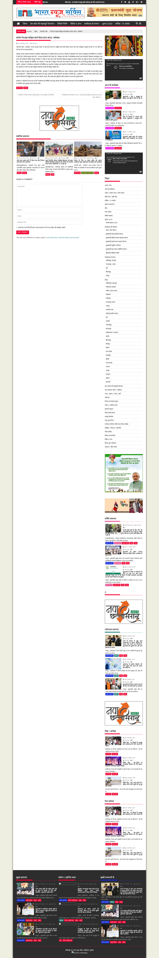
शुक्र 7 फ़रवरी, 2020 (84, 904)
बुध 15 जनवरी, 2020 (80, 158)
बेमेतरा (107, 347)
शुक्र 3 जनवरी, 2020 (129, 567)
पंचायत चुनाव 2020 (111, 222)
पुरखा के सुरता (109, 409)
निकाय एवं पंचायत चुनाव (111, 401)
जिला (25, 23)
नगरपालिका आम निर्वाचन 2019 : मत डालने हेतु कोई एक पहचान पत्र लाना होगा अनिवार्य (82, 96)
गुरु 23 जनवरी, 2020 (23, 158)
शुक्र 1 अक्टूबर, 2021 (130, 92)
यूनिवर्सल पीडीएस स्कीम (112, 253)
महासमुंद (108, 355)
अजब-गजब (108, 185)
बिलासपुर (25, 88)
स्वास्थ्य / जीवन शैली (111, 447)
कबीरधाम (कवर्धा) (111, 287)
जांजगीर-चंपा (19, 88)
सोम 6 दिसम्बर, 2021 (129, 659)
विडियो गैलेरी (62, 23)
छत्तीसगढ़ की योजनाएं (111, 227)
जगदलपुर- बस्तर (111, 264)
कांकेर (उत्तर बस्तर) (111, 290)
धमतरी (108, 321)
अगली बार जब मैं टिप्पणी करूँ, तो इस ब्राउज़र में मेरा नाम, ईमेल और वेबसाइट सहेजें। (42, 227)
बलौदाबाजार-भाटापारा (112, 332)
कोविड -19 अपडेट (122, 23)
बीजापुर (108, 344)
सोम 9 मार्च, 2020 (128, 525)
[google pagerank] (79, 953)
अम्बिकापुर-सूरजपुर (111, 283)
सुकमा (107, 378)
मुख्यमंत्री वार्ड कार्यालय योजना (114, 234)
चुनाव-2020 (107, 23)
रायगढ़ (108, 366)
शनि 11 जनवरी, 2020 (130, 547)
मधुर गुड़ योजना (109, 420)
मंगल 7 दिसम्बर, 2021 (129, 636)
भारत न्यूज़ (34, 43)
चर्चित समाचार (109, 215)
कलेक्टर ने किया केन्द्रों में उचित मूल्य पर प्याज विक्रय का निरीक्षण (36, 95)
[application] (124, 70)
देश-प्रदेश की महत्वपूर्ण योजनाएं (42, 23)
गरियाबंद (108, 298)
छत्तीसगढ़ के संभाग (91, 23)
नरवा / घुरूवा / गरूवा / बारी (87, 173)
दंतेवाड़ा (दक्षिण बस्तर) (112, 313)
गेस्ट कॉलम (108, 212)
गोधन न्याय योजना (111, 230)
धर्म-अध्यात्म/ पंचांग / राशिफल (113, 390)
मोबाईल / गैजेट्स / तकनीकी (113, 428)
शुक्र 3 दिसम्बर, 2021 (129, 758)
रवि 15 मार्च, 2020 (84, 884)
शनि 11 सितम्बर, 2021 (130, 132)
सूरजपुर (108, 382)
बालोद (107, 336)
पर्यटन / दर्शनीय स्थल (111, 405)
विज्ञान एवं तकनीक (110, 435)
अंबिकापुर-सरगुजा (111, 260)
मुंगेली (52, 174)
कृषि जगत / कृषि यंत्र (111, 197)
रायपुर (107, 275)
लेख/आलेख (108, 432)
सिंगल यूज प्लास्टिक (110, 443)
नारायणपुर (109, 325)
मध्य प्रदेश (109, 351)
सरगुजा (108, 374)
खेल (106, 208)
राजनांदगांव (109, 363)
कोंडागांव (108, 294)
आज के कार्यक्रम (109, 108)
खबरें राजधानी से (109, 204)
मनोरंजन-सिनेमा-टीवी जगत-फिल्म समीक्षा (116, 424)
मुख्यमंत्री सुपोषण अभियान (113, 245)
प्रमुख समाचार (118, 108)
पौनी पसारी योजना (110, 413)
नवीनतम (107, 397)
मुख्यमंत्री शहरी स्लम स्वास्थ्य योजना (116, 241)
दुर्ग (107, 268)
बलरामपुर (108, 328)
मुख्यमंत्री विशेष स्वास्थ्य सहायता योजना (117, 238)
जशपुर (108, 306)
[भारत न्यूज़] (18, 23)
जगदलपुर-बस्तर (110, 302)
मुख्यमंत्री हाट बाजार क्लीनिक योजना (116, 249)
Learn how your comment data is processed (62, 237)
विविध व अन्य (75, 23)
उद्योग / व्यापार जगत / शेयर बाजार (114, 193)
